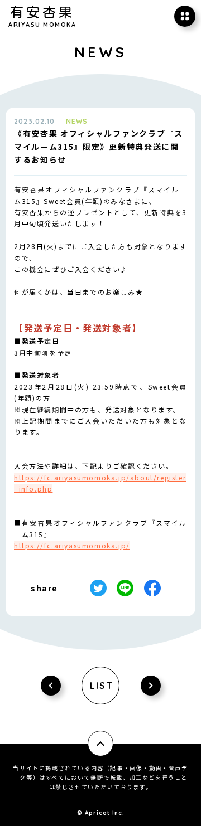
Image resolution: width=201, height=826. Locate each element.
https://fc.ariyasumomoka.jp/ (72, 545)
